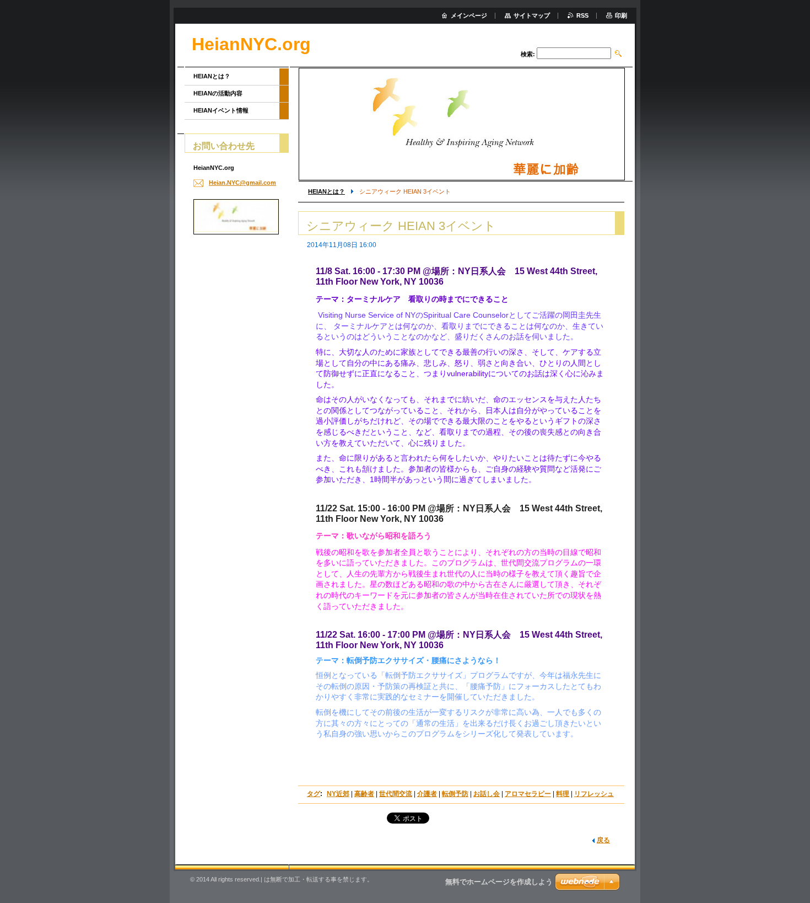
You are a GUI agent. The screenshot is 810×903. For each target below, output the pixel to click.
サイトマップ (532, 15)
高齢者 (364, 794)
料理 (562, 794)
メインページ (469, 15)
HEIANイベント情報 (221, 110)
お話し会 (486, 794)
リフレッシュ (594, 794)
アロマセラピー (528, 794)
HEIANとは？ (326, 191)
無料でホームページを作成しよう (499, 882)
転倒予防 (455, 794)
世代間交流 (395, 794)
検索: (528, 54)
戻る (603, 840)
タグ (313, 794)
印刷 (621, 15)
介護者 (427, 794)
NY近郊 (338, 794)
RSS (582, 15)
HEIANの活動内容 (217, 93)
